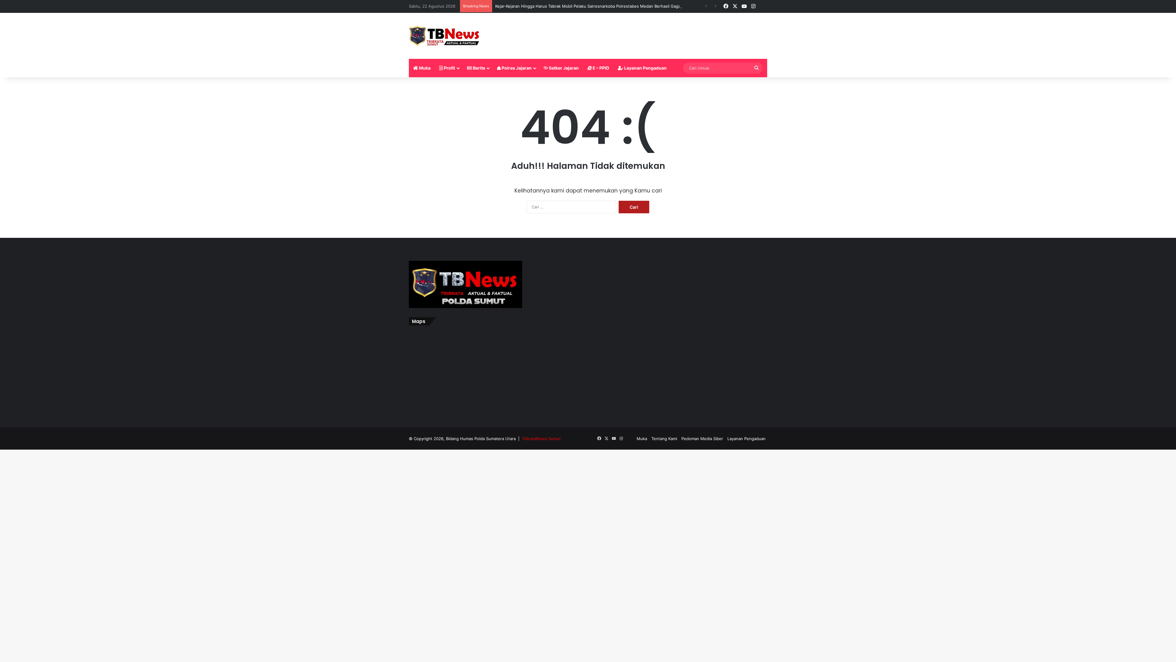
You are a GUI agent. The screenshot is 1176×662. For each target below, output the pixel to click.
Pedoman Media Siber (702, 438)
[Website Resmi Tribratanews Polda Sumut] (444, 36)
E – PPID (600, 67)
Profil (449, 67)
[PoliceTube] (762, 6)
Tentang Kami (664, 438)
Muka (424, 67)
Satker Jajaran (563, 67)
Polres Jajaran (516, 67)
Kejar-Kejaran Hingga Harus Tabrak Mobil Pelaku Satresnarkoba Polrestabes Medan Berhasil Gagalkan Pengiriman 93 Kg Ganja (614, 6)
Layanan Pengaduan (645, 67)
